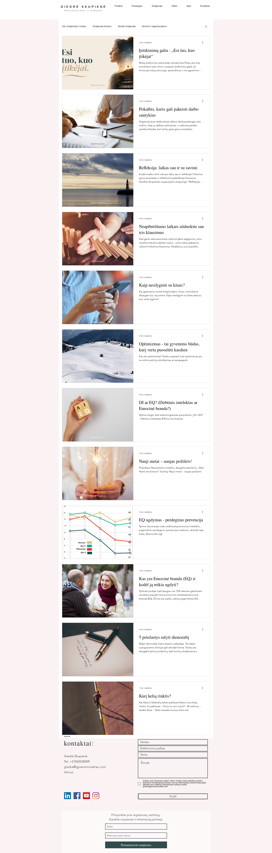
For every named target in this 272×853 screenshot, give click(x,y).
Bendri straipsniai (127, 26)
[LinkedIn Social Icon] (67, 795)
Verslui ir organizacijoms (154, 26)
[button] (205, 26)
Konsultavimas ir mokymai (84, 10)
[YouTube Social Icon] (86, 795)
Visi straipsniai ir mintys (74, 26)
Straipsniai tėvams (102, 26)
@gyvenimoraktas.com (89, 767)
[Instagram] (95, 795)
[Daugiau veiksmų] (204, 42)
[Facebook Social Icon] (77, 795)
